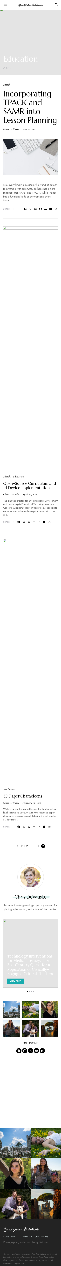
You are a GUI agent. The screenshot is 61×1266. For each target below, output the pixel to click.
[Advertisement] (30, 1089)
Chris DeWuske (11, 129)
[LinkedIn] (42, 1050)
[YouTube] (36, 1050)
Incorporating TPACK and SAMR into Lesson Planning (30, 107)
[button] (27, 991)
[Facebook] (18, 1050)
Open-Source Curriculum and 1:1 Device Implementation (29, 485)
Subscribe (9, 1236)
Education (18, 476)
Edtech (6, 84)
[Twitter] (30, 1050)
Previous (27, 846)
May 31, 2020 (29, 129)
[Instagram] (24, 1050)
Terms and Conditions (34, 1236)
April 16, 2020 (29, 494)
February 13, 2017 (31, 803)
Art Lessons (9, 789)
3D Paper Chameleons (22, 796)
